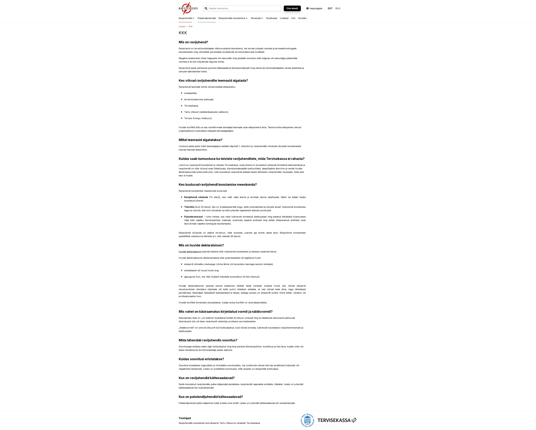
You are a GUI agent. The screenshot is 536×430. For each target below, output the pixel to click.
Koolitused (271, 18)
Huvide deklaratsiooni (190, 251)
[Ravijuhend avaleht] (188, 8)
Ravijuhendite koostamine (231, 18)
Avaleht (182, 26)
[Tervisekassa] (337, 420)
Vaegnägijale (315, 8)
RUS (337, 8)
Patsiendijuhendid (207, 18)
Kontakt (302, 18)
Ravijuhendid (185, 18)
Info (293, 18)
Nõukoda (256, 18)
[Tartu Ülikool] (307, 420)
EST (330, 8)
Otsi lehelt (292, 8)
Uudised (284, 18)
